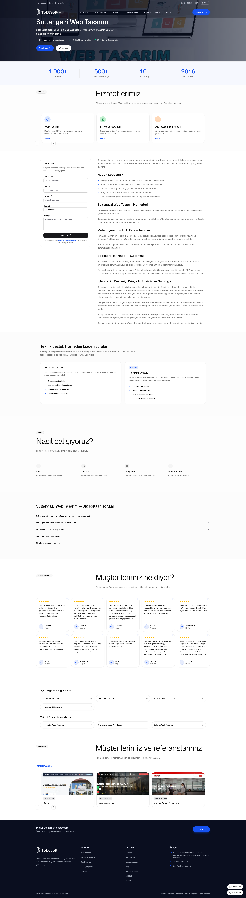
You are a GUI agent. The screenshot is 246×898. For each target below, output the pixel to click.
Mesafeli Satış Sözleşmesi (187, 894)
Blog (51, 3)
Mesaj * (46, 215)
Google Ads (86, 871)
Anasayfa (130, 853)
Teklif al (199, 829)
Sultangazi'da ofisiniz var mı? (48, 536)
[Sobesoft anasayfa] (47, 12)
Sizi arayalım (201, 12)
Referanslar (59, 3)
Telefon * (47, 186)
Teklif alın (43, 48)
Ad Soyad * (48, 177)
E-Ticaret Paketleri (88, 857)
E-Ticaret (84, 12)
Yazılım (115, 12)
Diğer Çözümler (151, 12)
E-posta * (47, 196)
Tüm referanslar (43, 766)
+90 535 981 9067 (190, 3)
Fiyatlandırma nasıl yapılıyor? (48, 543)
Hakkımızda (41, 3)
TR (205, 3)
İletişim (167, 12)
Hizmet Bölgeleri (132, 871)
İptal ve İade (205, 894)
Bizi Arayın (236, 892)
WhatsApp (63, 48)
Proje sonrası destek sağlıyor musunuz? (53, 529)
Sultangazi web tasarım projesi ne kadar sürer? (56, 523)
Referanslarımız (132, 862)
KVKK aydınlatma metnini (67, 241)
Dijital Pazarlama (131, 12)
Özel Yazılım (86, 862)
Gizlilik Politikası (167, 894)
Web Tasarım (100, 12)
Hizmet (46, 206)
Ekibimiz (129, 876)
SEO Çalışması (87, 867)
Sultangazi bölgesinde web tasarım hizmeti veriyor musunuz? (63, 516)
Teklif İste (64, 235)
